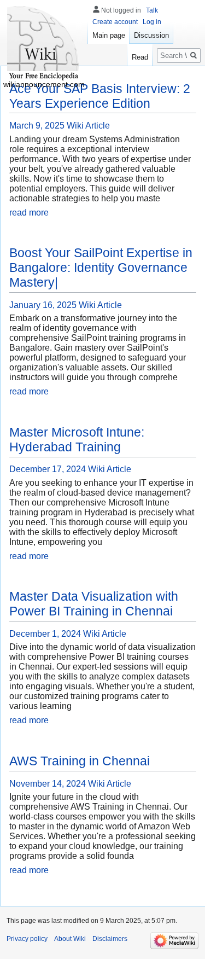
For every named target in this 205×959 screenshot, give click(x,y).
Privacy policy (27, 939)
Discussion (151, 35)
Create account (115, 22)
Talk (152, 10)
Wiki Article (88, 125)
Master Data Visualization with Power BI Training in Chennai (93, 603)
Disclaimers (109, 939)
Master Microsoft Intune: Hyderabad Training (76, 439)
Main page (108, 35)
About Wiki (70, 939)
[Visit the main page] (43, 44)
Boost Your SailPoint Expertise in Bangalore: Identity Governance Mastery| (100, 267)
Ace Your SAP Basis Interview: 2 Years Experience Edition (99, 96)
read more (29, 212)
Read (140, 57)
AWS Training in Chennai (79, 761)
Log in (152, 22)
